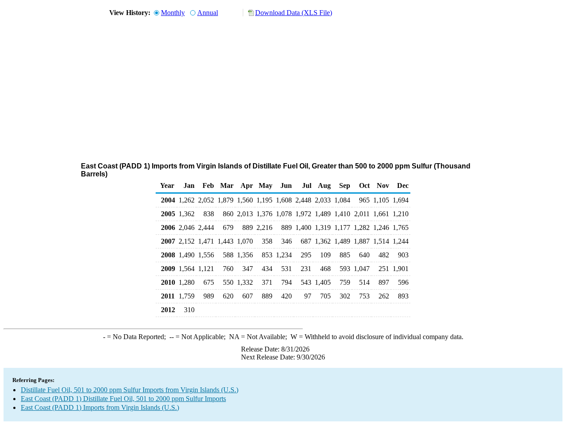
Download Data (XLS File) (293, 12)
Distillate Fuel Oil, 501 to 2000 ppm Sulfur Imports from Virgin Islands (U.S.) (129, 390)
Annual (207, 12)
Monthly (173, 12)
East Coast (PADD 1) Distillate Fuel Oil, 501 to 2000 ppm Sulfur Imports (123, 398)
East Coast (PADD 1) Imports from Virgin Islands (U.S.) (100, 407)
